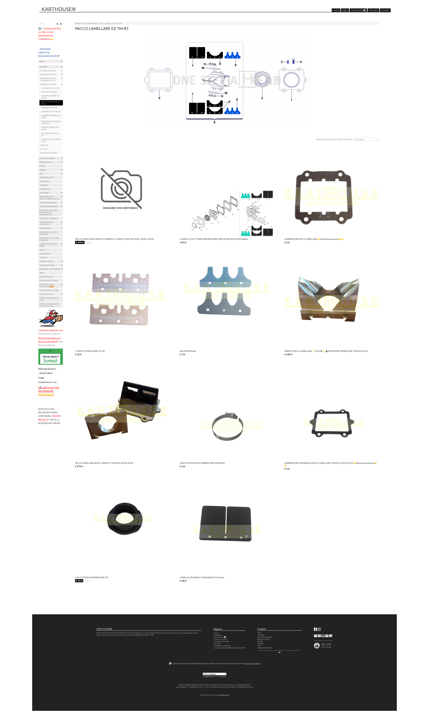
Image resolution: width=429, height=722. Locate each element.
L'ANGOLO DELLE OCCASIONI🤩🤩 (46, 285)
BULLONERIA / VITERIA (49, 290)
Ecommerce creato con (214, 695)
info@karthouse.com (245, 687)
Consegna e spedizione (222, 645)
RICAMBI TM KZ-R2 (48, 74)
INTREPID (43, 185)
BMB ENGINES (45, 162)
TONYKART (44, 193)
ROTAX (42, 166)
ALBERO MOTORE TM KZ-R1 (50, 97)
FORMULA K (44, 181)
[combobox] (366, 139)
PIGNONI (43, 257)
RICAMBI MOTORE (47, 265)
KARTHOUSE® (59, 9)
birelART (42, 170)
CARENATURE (45, 228)
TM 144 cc (44, 149)
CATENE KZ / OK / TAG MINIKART (48, 233)
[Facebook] (315, 630)
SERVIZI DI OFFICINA (48, 280)
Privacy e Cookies (220, 639)
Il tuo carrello (357, 10)
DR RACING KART (46, 177)
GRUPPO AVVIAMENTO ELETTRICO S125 (49, 305)
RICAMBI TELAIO (46, 261)
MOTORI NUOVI (46, 294)
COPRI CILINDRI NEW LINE (48, 299)
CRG (41, 174)
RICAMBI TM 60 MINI (49, 153)
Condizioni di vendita (221, 641)
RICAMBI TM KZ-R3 (48, 71)
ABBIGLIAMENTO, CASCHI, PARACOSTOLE (49, 197)
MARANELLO (44, 189)
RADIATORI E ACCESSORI (49, 269)
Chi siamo (373, 10)
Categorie (217, 635)
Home (336, 10)
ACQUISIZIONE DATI (48, 203)
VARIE (41, 273)
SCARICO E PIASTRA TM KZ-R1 (51, 140)
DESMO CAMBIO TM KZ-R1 (50, 128)
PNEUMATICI (44, 254)
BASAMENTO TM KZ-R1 (51, 111)
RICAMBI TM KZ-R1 (91, 23)
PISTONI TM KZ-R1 (49, 92)
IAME (41, 61)
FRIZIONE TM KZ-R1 (49, 108)
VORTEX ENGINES (47, 158)
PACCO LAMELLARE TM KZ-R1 (111, 23)
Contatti (385, 10)
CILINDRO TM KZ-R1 (50, 88)
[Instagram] (319, 630)
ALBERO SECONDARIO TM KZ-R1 (51, 122)
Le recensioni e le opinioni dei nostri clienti (229, 648)
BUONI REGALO (46, 277)
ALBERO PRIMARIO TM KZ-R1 (51, 116)
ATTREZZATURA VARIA (48, 206)
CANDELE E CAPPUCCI (49, 218)
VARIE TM (44, 145)
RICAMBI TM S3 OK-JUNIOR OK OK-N (48, 79)
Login (345, 10)
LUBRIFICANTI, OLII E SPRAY (48, 245)
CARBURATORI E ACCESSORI (46, 223)
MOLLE (42, 250)
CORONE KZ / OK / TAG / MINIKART (49, 239)
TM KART (78, 23)
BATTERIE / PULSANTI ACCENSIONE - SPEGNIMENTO (48, 212)
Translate (222, 676)
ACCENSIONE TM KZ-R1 (50, 134)
